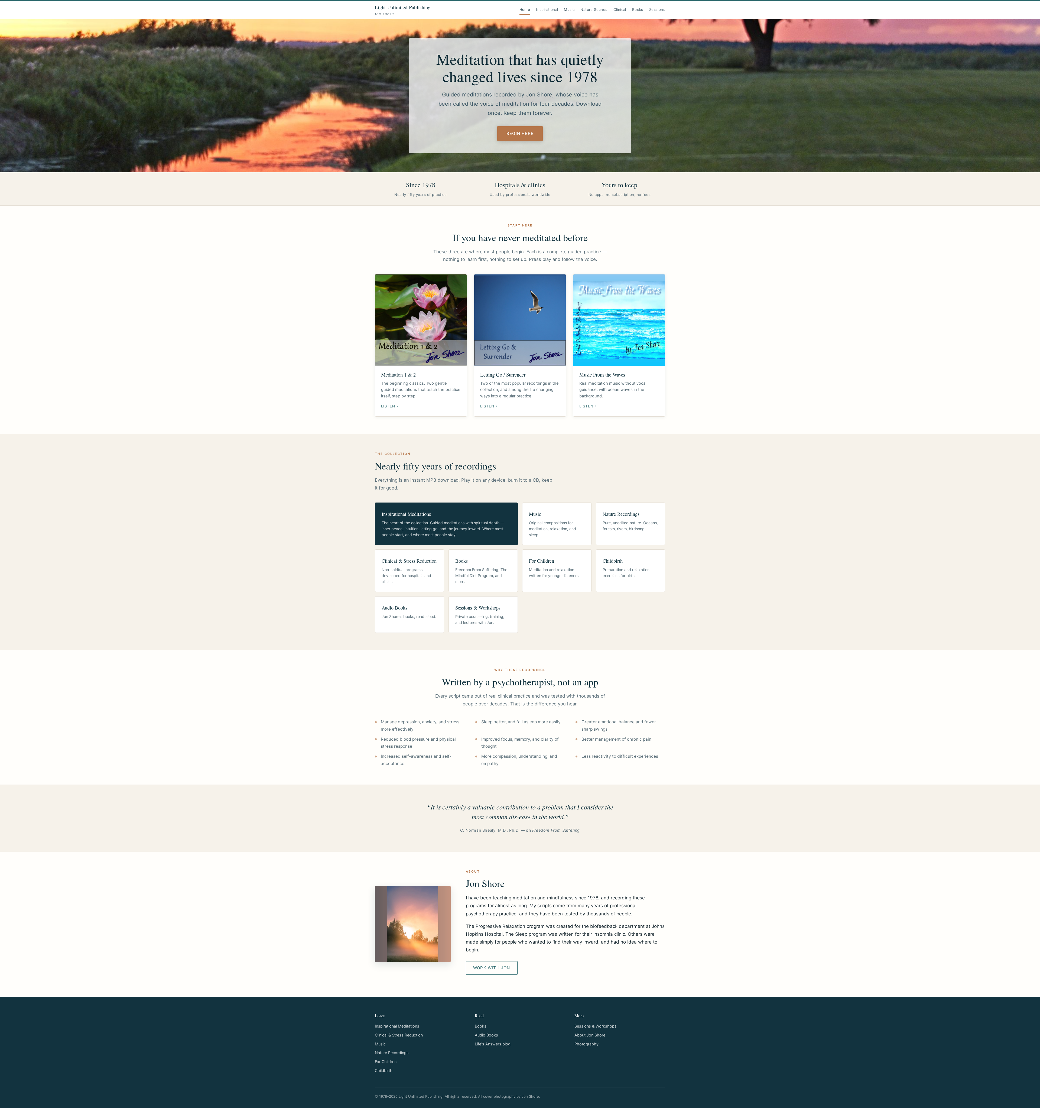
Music (569, 9)
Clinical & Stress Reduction (399, 1035)
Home (524, 9)
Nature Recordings (392, 1052)
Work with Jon (491, 967)
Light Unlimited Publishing (403, 10)
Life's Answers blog (493, 1044)
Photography (586, 1044)
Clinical (619, 9)
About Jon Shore (589, 1035)
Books (637, 9)
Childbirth (383, 1070)
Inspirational (547, 9)
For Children (385, 1061)
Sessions (657, 9)
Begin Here (520, 133)
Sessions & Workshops (595, 1026)
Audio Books (486, 1035)
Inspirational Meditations (397, 1026)
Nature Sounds (593, 9)
